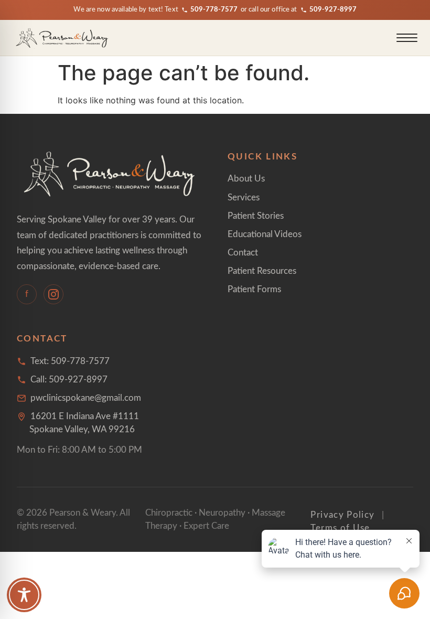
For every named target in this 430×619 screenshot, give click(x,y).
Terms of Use (340, 528)
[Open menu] (406, 37)
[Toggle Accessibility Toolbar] (24, 595)
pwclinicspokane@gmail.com (85, 397)
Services (244, 197)
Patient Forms (254, 289)
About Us (246, 178)
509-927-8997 (333, 9)
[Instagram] (53, 294)
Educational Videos (265, 234)
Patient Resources (262, 270)
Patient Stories (256, 215)
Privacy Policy (342, 514)
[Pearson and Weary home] (62, 37)
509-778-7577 (214, 9)
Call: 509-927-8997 (69, 379)
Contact (243, 252)
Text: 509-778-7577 (70, 361)
